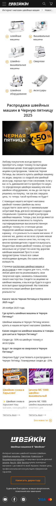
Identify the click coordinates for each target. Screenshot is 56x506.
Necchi (13, 462)
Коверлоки (36, 456)
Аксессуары (39, 90)
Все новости (41, 420)
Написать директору (28, 480)
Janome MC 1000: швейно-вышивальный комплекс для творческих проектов (39, 397)
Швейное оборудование (18, 92)
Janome (5, 462)
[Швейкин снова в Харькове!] (15, 384)
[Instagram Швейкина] (23, 499)
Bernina (25, 462)
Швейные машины (15, 37)
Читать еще (9, 414)
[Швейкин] (18, 4)
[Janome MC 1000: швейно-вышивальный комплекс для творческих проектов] (41, 384)
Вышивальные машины (41, 37)
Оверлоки (38, 61)
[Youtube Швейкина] (5, 499)
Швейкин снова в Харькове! (13, 391)
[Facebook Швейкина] (14, 499)
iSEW (19, 462)
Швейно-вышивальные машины (18, 65)
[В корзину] (51, 3)
